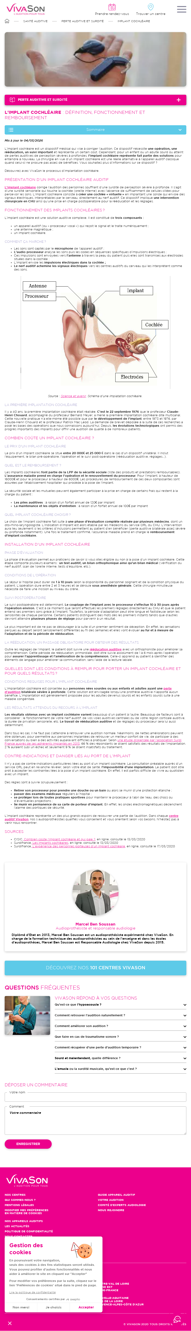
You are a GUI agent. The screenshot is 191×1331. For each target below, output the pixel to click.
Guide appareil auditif (116, 1195)
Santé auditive (35, 21)
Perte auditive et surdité (82, 21)
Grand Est (104, 1287)
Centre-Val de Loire (112, 1284)
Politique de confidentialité (29, 1231)
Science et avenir (73, 396)
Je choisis (53, 1307)
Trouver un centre (150, 14)
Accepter (86, 1307)
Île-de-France (107, 1290)
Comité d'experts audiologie (122, 1205)
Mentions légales (19, 1205)
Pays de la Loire (109, 1301)
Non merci (21, 1307)
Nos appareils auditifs (24, 1221)
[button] (9, 1323)
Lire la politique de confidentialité (32, 1292)
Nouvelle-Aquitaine (112, 1298)
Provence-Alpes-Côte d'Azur (120, 1304)
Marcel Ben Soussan (95, 924)
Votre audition (110, 1200)
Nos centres (15, 1195)
